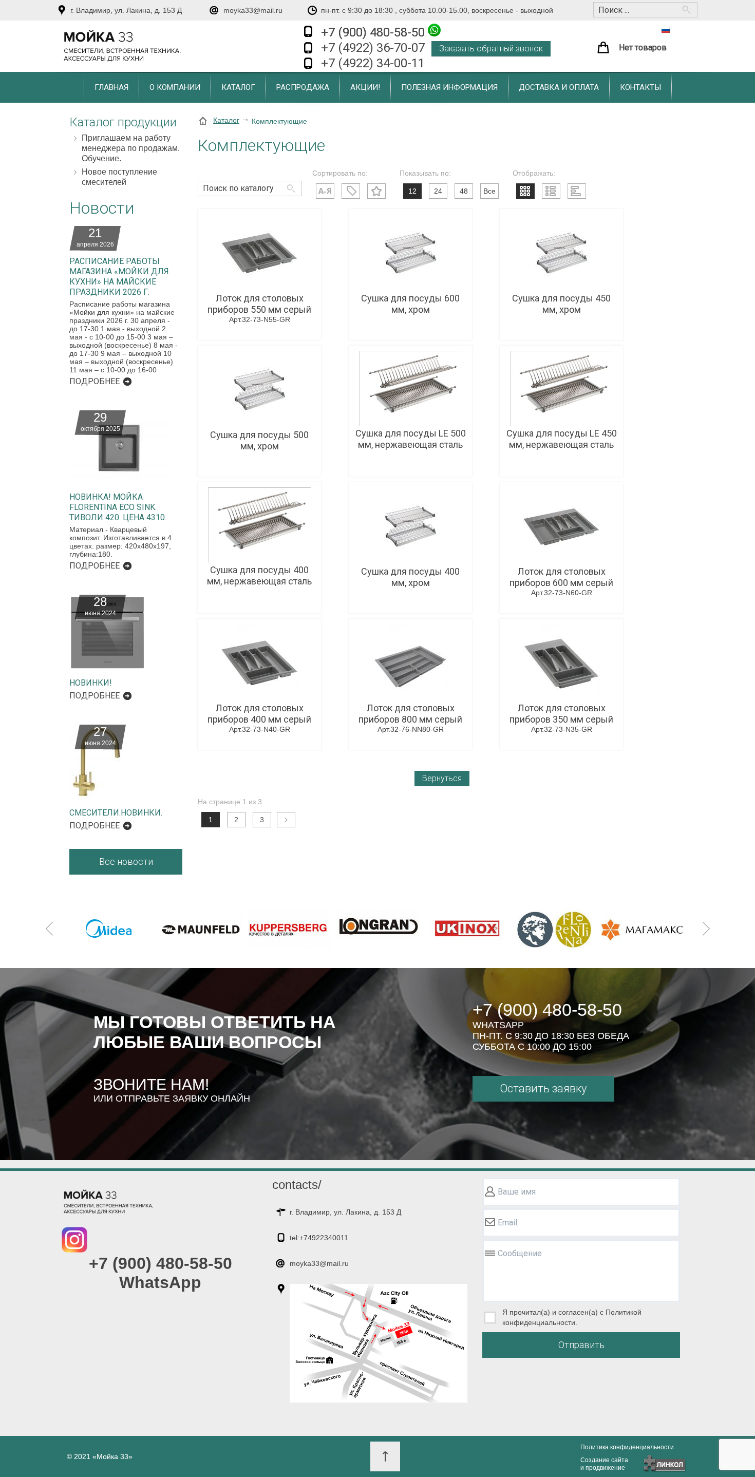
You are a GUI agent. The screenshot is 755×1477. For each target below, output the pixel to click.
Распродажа (302, 87)
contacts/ (297, 1184)
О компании (174, 87)
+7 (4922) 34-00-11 (373, 63)
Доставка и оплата (559, 87)
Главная (111, 87)
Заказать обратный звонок (491, 48)
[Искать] (289, 183)
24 (438, 191)
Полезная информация (449, 87)
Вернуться (442, 778)
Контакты (640, 87)
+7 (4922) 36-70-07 (373, 48)
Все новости (126, 861)
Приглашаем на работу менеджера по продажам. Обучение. (131, 148)
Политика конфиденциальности (627, 1447)
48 (464, 191)
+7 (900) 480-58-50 (374, 32)
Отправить (581, 1344)
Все (489, 191)
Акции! (365, 87)
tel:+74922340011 (319, 1238)
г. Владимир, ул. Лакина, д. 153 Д (126, 10)
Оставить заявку (543, 1088)
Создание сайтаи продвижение (604, 1463)
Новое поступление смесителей (119, 176)
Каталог (238, 87)
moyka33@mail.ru (252, 10)
